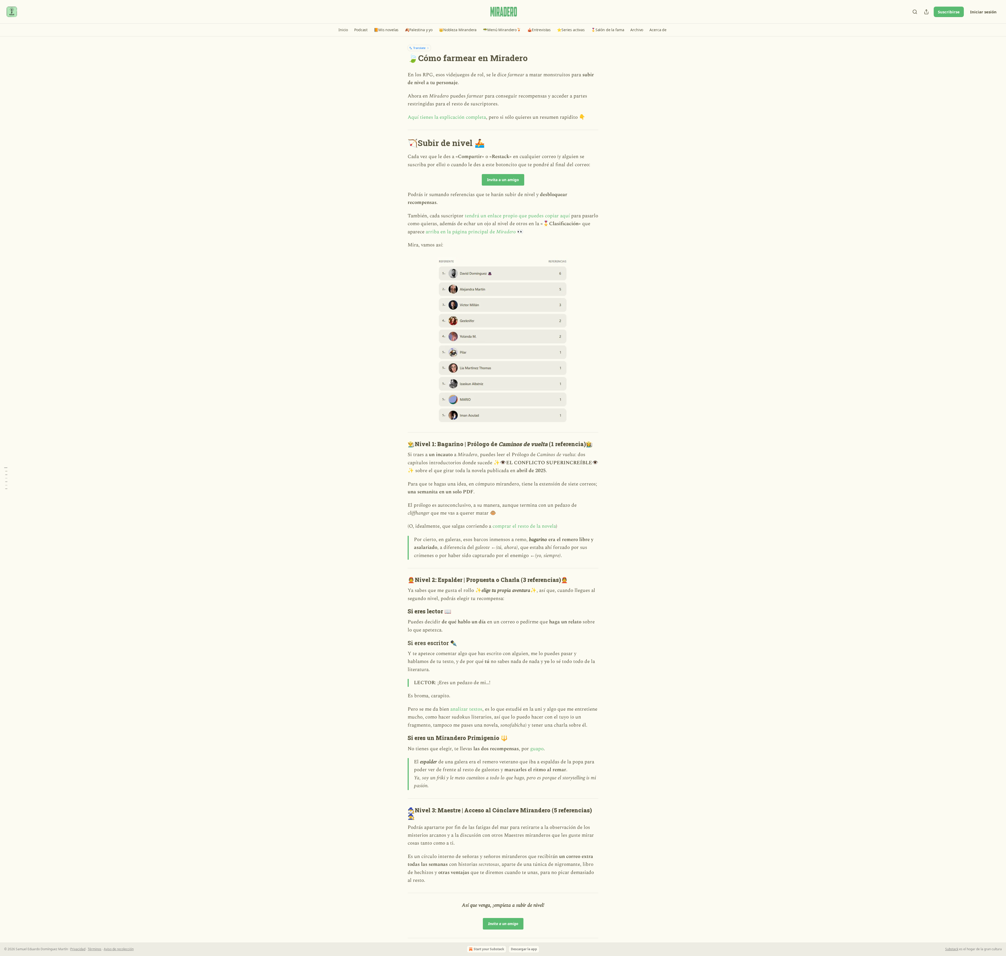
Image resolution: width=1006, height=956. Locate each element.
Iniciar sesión (983, 11)
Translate (419, 48)
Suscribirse (949, 11)
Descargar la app (524, 949)
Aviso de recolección (119, 949)
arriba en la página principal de (461, 232)
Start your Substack (489, 949)
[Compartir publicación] (926, 12)
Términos (94, 949)
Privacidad (77, 949)
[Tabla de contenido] (5, 478)
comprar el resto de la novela (524, 526)
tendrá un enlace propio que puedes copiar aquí (517, 216)
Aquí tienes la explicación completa (447, 117)
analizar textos (466, 709)
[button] (343, 30)
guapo (537, 749)
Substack (951, 949)
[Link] (400, 143)
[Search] (915, 12)
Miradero (506, 232)
